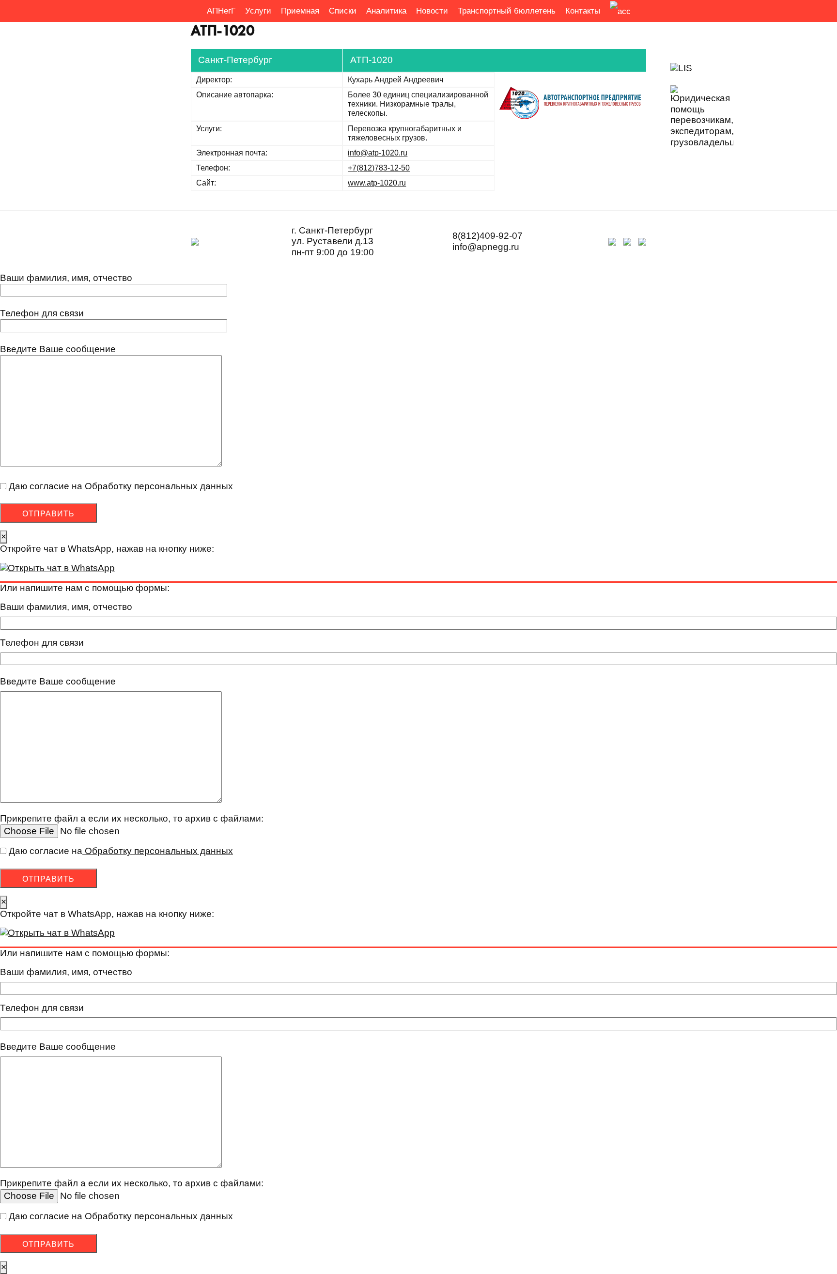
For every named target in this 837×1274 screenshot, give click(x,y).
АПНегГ (221, 11)
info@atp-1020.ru (377, 153)
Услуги (258, 11)
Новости (432, 11)
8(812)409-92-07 (487, 236)
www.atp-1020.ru (377, 183)
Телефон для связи (42, 313)
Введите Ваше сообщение (58, 349)
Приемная (300, 11)
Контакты (582, 11)
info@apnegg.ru (485, 247)
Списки (342, 11)
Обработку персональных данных (157, 486)
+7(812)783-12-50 (379, 168)
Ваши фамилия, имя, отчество (66, 278)
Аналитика (386, 11)
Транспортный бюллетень (507, 11)
